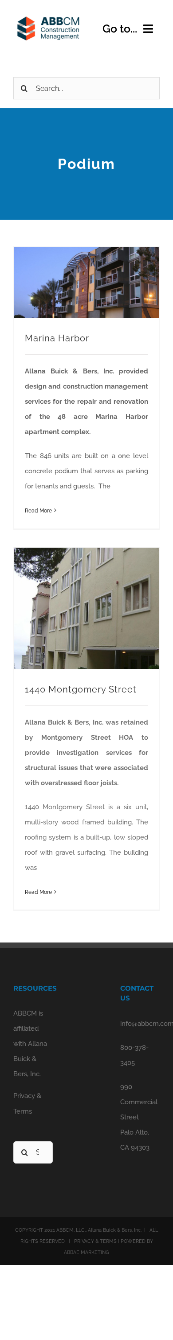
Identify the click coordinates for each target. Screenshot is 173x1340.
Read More (38, 511)
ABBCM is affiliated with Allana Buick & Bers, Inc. (30, 1043)
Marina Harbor (57, 338)
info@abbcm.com (140, 1024)
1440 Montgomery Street (81, 689)
